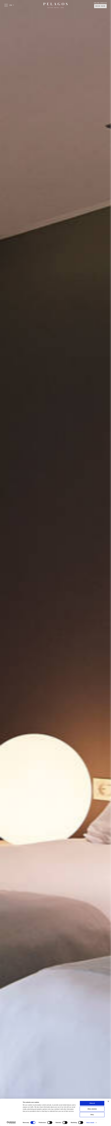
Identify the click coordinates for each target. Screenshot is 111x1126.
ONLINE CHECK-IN (100, 3)
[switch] (49, 1122)
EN (11, 5)
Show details (90, 1122)
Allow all (92, 1103)
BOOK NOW (100, 6)
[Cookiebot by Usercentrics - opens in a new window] (11, 1122)
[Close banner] (108, 1101)
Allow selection (92, 1109)
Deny (92, 1114)
